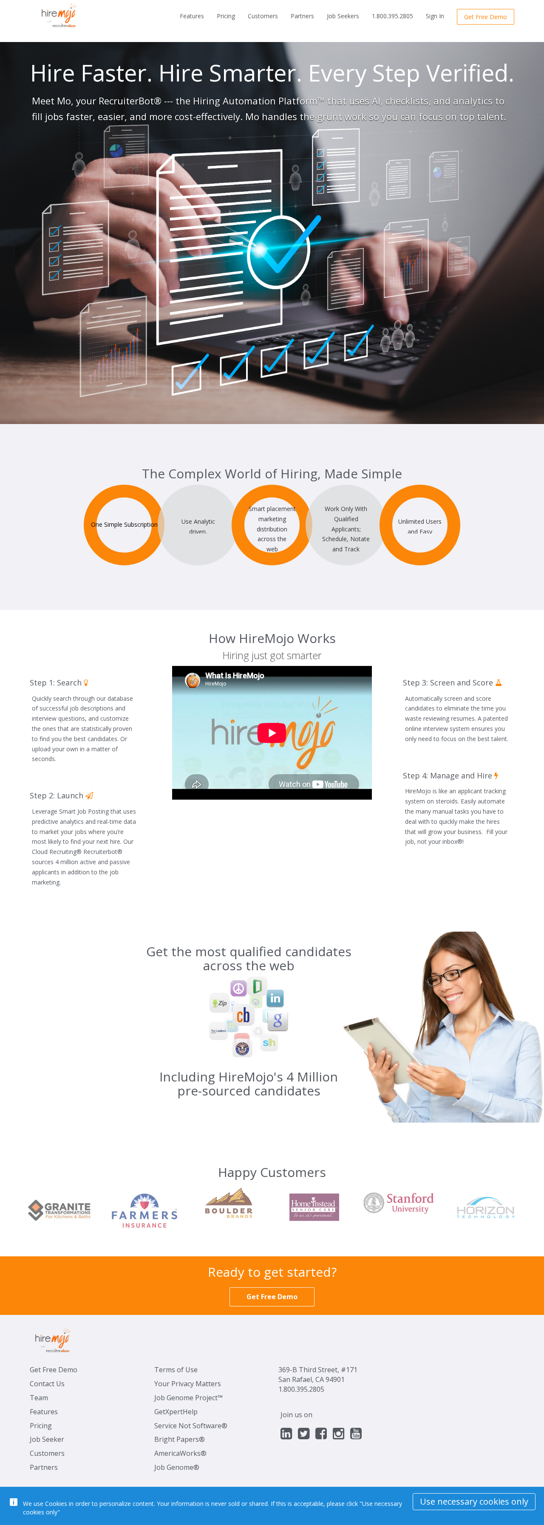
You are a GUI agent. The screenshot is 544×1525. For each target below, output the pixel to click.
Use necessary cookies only (474, 1501)
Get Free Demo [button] (485, 17)
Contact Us (47, 1383)
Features (192, 16)
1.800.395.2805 (392, 16)
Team (39, 1397)
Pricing (226, 16)
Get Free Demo (53, 1369)
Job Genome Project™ (188, 1397)
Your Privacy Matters (187, 1383)
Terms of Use (176, 1369)
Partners (302, 16)
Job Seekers (343, 16)
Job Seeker (47, 1439)
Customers (263, 16)
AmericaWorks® (180, 1453)
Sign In (435, 16)
